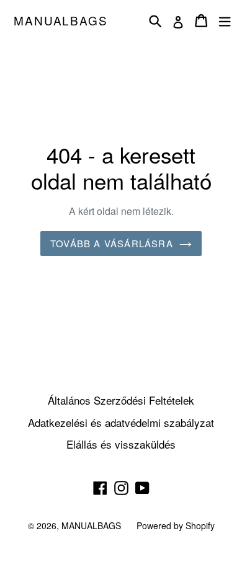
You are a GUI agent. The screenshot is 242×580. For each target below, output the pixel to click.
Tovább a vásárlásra (111, 243)
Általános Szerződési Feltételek (121, 400)
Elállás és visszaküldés (121, 444)
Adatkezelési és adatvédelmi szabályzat (121, 422)
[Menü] (225, 21)
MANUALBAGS (61, 21)
